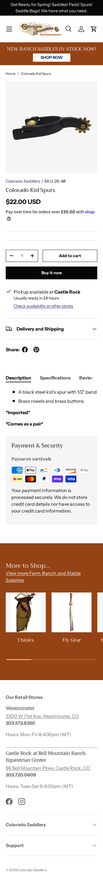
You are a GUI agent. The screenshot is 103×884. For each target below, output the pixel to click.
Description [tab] (18, 378)
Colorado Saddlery (23, 181)
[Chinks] (25, 612)
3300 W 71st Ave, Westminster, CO (42, 716)
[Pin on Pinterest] (36, 349)
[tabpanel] (51, 408)
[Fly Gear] (71, 612)
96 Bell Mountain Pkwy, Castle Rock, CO (48, 768)
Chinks (26, 640)
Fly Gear (71, 640)
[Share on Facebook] (25, 349)
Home (10, 73)
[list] (51, 127)
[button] (94, 29)
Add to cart (70, 255)
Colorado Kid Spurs (36, 73)
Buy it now (51, 272)
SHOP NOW (52, 57)
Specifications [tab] (55, 378)
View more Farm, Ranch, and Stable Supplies (43, 576)
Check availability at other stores (43, 306)
